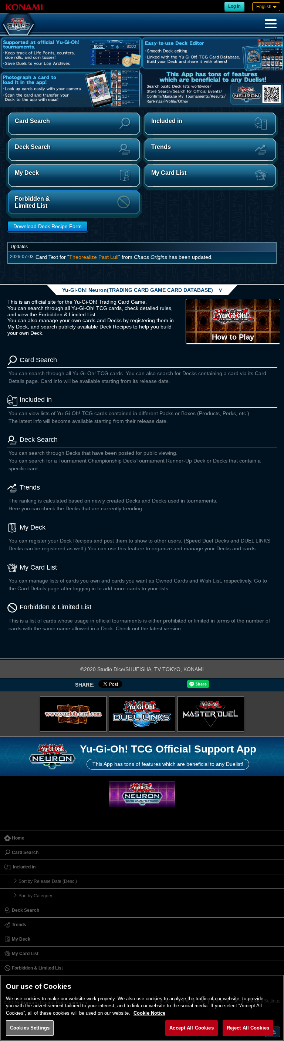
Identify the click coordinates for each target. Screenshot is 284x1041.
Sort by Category (35, 895)
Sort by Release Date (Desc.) (47, 881)
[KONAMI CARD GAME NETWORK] (142, 794)
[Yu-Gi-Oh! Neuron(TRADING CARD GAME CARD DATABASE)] (18, 24)
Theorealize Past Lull (93, 257)
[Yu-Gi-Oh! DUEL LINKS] (142, 714)
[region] (142, 1008)
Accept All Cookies (191, 1028)
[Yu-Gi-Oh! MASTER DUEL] (211, 714)
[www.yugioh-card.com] (73, 714)
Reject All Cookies (248, 1028)
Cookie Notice (149, 1013)
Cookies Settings (30, 1028)
